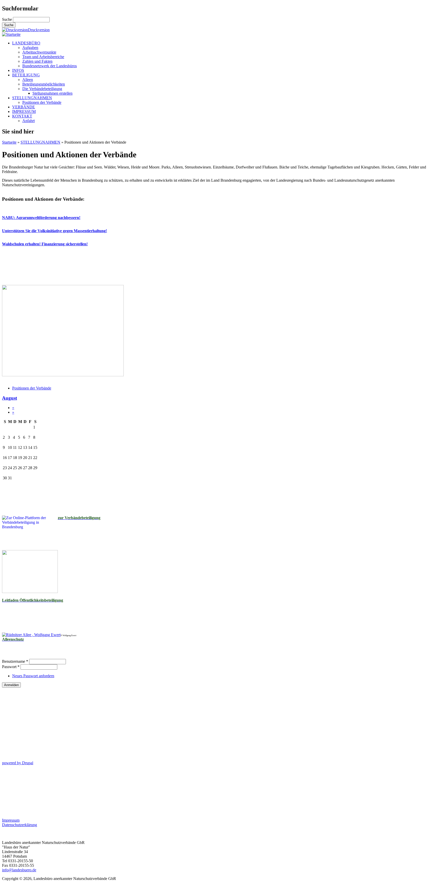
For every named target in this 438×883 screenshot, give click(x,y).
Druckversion (39, 30)
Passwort (11, 667)
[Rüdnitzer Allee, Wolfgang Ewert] (31, 635)
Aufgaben (30, 47)
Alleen (27, 79)
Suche (7, 19)
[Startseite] (11, 34)
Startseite (9, 142)
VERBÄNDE (23, 107)
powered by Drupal (17, 763)
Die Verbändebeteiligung (42, 89)
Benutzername (15, 661)
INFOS (18, 70)
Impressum (11, 820)
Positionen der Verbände (41, 102)
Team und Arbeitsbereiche (43, 57)
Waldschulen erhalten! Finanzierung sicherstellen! (45, 244)
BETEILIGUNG (26, 75)
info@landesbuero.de (19, 870)
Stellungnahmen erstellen (52, 93)
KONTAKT (22, 116)
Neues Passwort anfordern (33, 676)
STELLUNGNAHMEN (32, 98)
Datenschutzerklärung (19, 825)
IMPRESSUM (24, 111)
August (9, 398)
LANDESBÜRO (26, 43)
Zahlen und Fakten (37, 61)
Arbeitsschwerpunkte (39, 52)
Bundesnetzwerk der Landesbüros (49, 66)
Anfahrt (28, 120)
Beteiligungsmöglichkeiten (43, 84)
